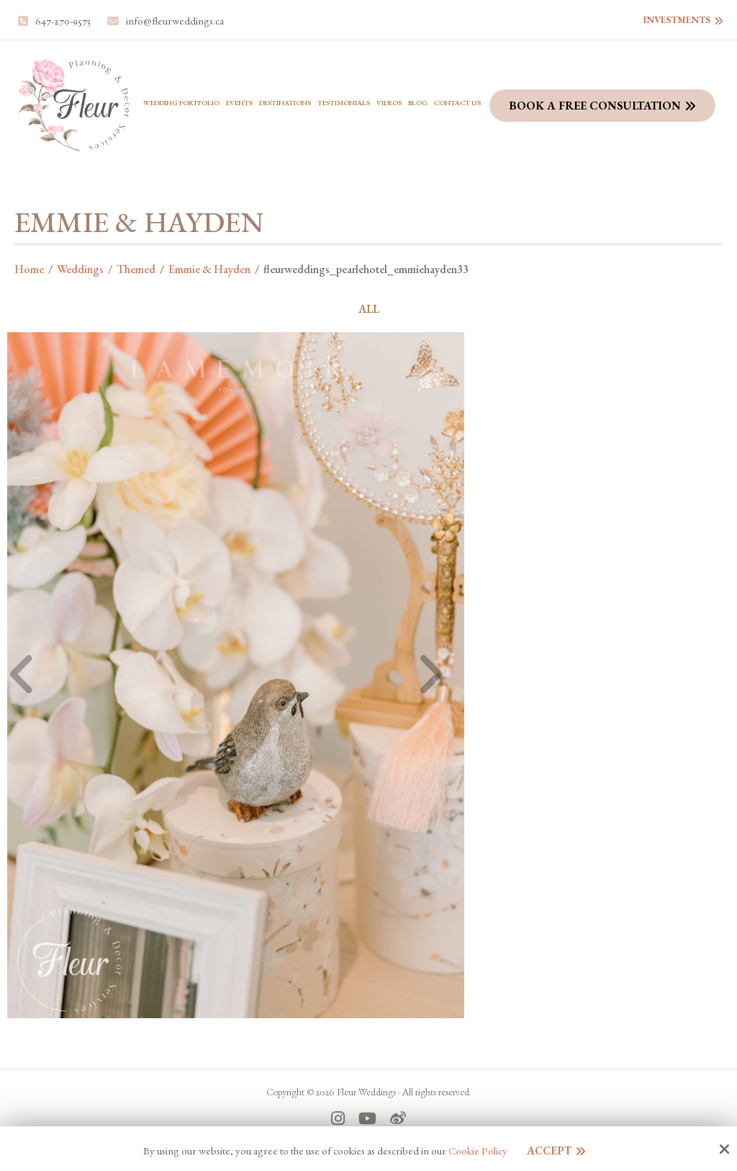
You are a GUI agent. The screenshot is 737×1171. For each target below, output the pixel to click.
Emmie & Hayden (209, 269)
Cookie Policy (477, 1150)
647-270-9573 (63, 20)
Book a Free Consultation (595, 105)
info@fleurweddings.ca (175, 20)
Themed (136, 269)
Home (29, 269)
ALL (368, 309)
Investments (676, 20)
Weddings (80, 269)
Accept (549, 1150)
